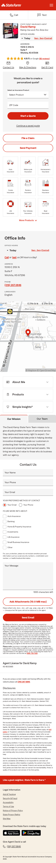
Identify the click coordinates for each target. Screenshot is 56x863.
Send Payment (28, 148)
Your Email (10, 492)
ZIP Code (13, 105)
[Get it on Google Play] (31, 833)
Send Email (28, 617)
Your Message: (12, 566)
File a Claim (28, 138)
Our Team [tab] (42, 419)
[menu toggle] (51, 5)
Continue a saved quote (28, 126)
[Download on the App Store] (11, 833)
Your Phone (10, 482)
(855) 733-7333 (32, 653)
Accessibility (8, 803)
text (14, 257)
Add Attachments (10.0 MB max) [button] (28, 601)
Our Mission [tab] (14, 419)
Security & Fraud (10, 798)
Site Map (6, 819)
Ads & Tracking (9, 794)
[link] (14, 5)
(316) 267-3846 (13, 285)
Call (7, 257)
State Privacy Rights (11, 815)
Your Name (10, 472)
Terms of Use (8, 807)
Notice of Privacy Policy (13, 811)
